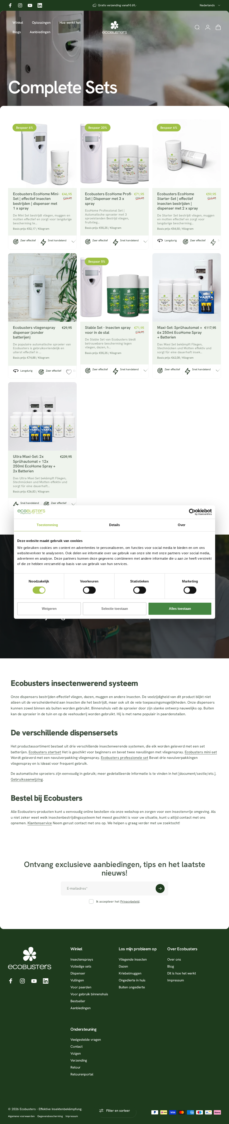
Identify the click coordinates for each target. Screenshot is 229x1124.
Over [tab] (181, 525)
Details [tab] (114, 525)
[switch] (89, 590)
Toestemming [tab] (47, 525)
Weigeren (49, 608)
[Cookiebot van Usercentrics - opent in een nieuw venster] (192, 512)
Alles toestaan (180, 608)
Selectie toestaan (114, 608)
